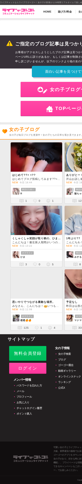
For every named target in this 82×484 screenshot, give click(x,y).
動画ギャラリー (67, 370)
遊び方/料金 (65, 11)
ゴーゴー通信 (65, 365)
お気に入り (23, 402)
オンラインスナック (69, 376)
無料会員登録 (28, 353)
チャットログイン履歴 (29, 408)
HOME (47, 11)
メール (20, 391)
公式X (61, 387)
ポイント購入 (24, 413)
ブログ (62, 359)
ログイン (27, 368)
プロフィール (24, 396)
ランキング (64, 382)
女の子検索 (64, 353)
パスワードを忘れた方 (29, 385)
